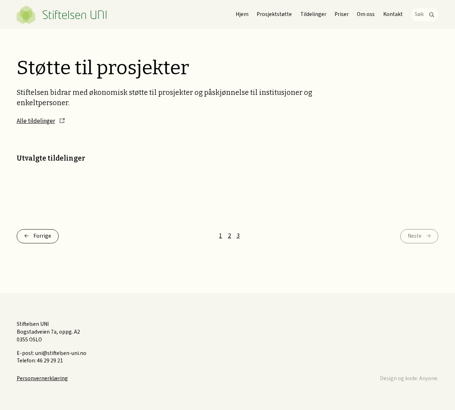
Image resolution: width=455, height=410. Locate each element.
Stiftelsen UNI (62, 15)
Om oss (366, 14)
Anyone (428, 378)
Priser (341, 14)
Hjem (242, 14)
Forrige (42, 236)
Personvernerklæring (42, 378)
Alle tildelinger (36, 121)
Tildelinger (313, 14)
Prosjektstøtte (274, 14)
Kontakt (393, 14)
